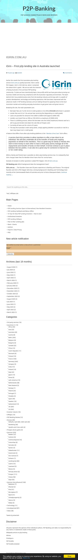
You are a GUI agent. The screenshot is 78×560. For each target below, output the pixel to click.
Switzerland (12, 404)
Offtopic (9, 415)
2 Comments (68, 73)
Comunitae (11, 442)
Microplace (12, 492)
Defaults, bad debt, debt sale (17, 422)
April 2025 (10, 309)
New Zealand (12, 385)
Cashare (11, 437)
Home (10, 206)
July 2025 (10, 302)
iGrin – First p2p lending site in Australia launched (33, 66)
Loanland (11, 466)
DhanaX (10, 487)
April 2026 (10, 278)
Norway (10, 388)
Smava (10, 477)
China (10, 348)
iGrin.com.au (15, 83)
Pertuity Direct (13, 472)
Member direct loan (52, 133)
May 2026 (10, 275)
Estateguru (9, 538)
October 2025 (11, 294)
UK (9, 407)
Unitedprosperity (13, 497)
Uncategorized (11, 508)
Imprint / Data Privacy (15, 230)
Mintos (8, 535)
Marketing (11, 424)
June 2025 (10, 304)
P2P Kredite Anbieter (13, 544)
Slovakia (11, 396)
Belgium (11, 340)
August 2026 (11, 267)
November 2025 (12, 291)
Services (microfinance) (14, 482)
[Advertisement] (39, 39)
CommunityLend (13, 440)
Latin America (12, 380)
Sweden (11, 401)
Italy (9, 372)
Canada (10, 345)
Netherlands (12, 383)
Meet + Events (12, 224)
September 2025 (12, 296)
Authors (10, 227)
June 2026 (10, 272)
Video (9, 511)
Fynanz (10, 448)
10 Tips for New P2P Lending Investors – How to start (24, 214)
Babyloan (11, 484)
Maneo (10, 469)
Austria (10, 335)
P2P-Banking (39, 9)
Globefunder (12, 450)
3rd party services (13, 322)
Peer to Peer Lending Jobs (16, 222)
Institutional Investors (15, 216)
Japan (10, 375)
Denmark (11, 353)
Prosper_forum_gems (14, 430)
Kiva (9, 489)
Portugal (11, 393)
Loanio (10, 464)
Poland (10, 391)
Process (9, 420)
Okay (69, 556)
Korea (10, 377)
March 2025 (11, 312)
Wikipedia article (11, 532)
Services (9, 432)
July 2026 (10, 270)
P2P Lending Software (15, 219)
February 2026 (11, 283)
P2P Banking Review (13, 417)
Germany (11, 361)
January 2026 (11, 286)
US (9, 409)
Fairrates (11, 445)
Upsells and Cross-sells (15, 427)
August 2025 (11, 299)
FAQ (9, 232)
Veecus (10, 500)
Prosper (10, 474)
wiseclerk (19, 73)
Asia (9, 329)
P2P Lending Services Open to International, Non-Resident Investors (29, 208)
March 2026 (11, 280)
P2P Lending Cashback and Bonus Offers (21, 211)
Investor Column (12, 412)
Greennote (11, 453)
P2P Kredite (10, 541)
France (10, 359)
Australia (11, 332)
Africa (10, 327)
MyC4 (10, 495)
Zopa (10, 480)
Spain (10, 399)
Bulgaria (11, 343)
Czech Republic (13, 351)
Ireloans (11, 458)
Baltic (10, 337)
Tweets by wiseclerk (12, 515)
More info (26, 558)
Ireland (10, 369)
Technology (10, 505)
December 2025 (12, 288)
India (10, 367)
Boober (10, 434)
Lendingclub (12, 461)
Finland (10, 356)
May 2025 (10, 307)
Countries (10, 325)
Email (8, 248)
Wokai (10, 503)
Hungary (11, 364)
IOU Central (12, 456)
